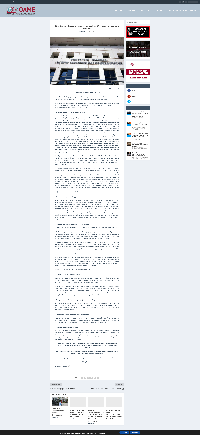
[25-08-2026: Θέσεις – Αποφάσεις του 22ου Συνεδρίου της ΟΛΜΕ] (129, 144)
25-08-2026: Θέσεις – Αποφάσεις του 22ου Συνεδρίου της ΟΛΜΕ (140, 145)
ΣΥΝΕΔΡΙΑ (146, 148)
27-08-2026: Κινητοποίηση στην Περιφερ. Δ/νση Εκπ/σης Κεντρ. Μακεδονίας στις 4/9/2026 (140, 135)
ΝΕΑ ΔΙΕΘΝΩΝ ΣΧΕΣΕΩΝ (180, 10)
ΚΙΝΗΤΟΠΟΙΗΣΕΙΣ (142, 128)
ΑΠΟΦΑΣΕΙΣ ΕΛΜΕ (136, 148)
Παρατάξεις (12, 2)
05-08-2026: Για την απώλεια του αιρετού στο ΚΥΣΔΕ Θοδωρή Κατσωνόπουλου (139, 154)
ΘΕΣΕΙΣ (142, 148)
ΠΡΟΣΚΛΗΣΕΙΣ (138, 129)
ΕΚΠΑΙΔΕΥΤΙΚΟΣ (159, 10)
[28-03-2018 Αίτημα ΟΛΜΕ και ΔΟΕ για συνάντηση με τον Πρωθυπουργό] (78, 402)
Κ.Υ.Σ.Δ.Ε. (5, 2)
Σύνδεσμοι (21, 2)
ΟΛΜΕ (122, 10)
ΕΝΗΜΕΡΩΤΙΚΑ (142, 118)
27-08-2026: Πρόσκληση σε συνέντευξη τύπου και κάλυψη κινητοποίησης (140, 124)
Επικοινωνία (192, 10)
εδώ (69, 366)
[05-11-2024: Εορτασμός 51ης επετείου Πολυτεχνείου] (60, 401)
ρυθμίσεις (102, 433)
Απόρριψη (135, 432)
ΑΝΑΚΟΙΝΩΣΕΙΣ (132, 10)
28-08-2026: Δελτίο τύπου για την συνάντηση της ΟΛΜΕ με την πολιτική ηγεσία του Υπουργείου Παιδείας (140, 114)
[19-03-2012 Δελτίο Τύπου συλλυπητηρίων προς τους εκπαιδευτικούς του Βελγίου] (114, 402)
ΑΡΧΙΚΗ (116, 10)
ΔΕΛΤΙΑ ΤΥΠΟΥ (91, 31)
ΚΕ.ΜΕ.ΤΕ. (149, 10)
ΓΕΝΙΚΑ (146, 157)
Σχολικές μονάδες (31, 2)
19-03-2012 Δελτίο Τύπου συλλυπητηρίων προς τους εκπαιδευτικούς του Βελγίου (114, 414)
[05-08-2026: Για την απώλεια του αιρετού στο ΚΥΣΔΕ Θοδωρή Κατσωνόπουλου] (129, 154)
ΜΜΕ (142, 10)
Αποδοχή (124, 432)
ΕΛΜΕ (169, 10)
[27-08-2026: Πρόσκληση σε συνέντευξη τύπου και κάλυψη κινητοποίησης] (129, 124)
